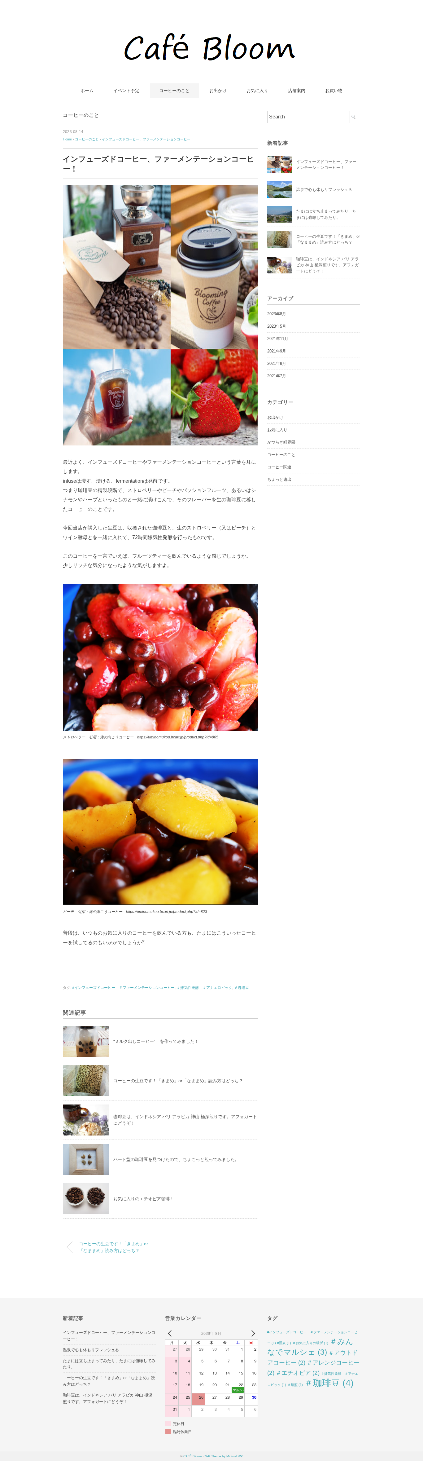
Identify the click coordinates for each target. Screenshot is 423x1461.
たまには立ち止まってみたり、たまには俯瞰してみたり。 (109, 1364)
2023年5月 (276, 326)
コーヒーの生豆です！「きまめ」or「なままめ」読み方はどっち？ (178, 1080)
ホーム (87, 90)
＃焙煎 (295, 1385)
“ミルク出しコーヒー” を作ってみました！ (156, 1041)
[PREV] (171, 1333)
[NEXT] (252, 1333)
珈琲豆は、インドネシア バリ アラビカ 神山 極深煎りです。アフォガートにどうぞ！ (327, 265)
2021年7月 (276, 376)
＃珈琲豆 (241, 987)
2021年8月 (276, 363)
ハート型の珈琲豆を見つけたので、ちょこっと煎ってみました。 (176, 1159)
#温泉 (284, 1343)
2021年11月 (277, 338)
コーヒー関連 (279, 467)
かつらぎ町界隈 (281, 442)
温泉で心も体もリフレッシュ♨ (324, 189)
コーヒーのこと (174, 90)
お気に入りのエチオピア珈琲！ (143, 1198)
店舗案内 (296, 90)
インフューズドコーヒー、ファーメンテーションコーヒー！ (148, 139)
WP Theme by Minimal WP (224, 1456)
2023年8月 (276, 314)
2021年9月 (276, 351)
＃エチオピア (298, 1373)
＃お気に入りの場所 (310, 1343)
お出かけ (218, 90)
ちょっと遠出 (279, 479)
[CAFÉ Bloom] (211, 23)
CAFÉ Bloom (192, 1456)
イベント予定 (126, 90)
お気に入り (257, 90)
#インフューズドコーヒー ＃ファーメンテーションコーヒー (123, 987)
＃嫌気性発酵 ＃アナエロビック (204, 987)
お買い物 (333, 90)
